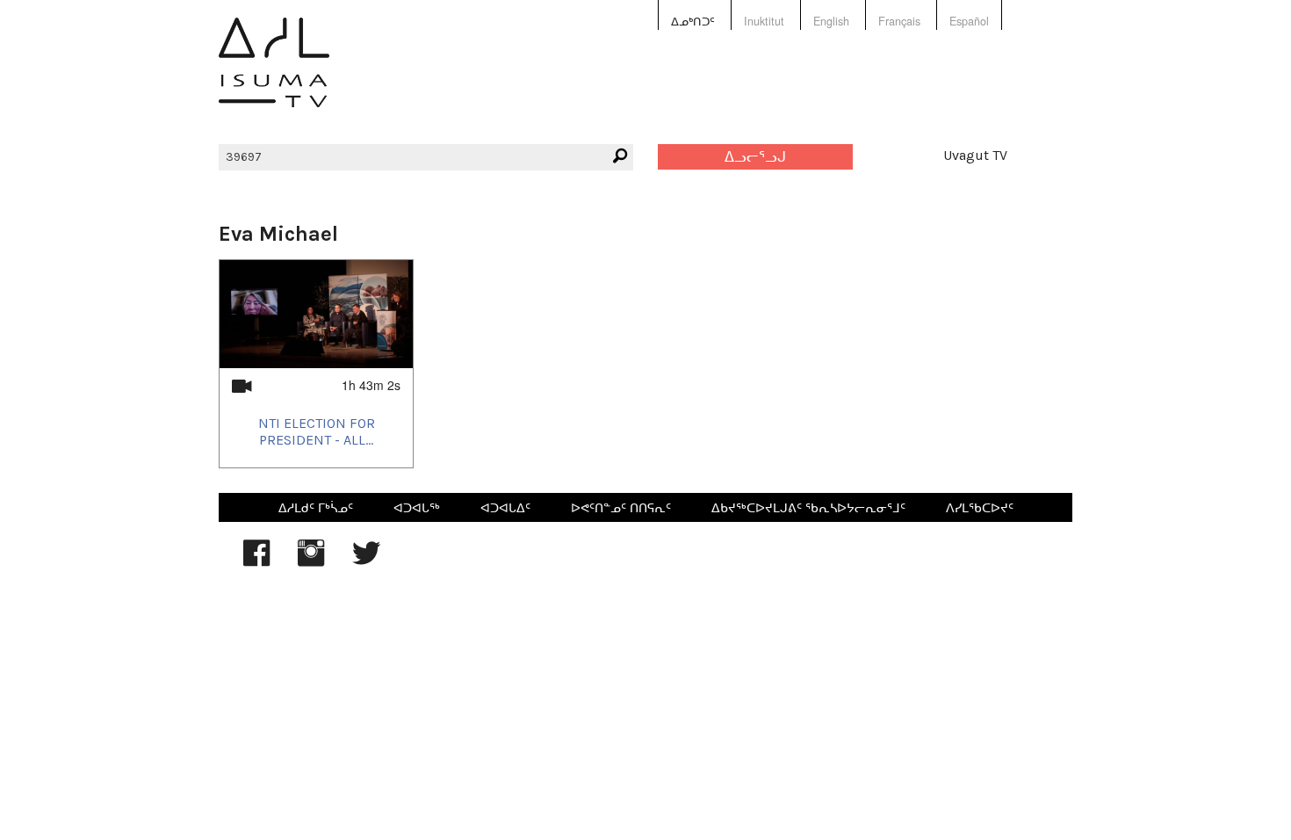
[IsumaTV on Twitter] (366, 561)
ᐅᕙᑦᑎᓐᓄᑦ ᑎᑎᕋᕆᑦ (621, 507)
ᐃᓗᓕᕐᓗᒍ (755, 156)
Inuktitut (764, 21)
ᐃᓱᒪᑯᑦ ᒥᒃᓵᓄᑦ (315, 507)
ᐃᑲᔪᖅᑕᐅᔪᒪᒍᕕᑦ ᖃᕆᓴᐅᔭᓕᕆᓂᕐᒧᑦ (808, 507)
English (831, 21)
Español (969, 21)
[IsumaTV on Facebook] (256, 561)
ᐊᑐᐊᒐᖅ (416, 507)
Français (899, 21)
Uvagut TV (975, 155)
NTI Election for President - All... (316, 431)
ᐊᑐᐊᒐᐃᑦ (505, 507)
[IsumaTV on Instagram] (310, 561)
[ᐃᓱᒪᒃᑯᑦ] (274, 75)
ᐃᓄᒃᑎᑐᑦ (693, 21)
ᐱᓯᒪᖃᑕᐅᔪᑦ (979, 507)
